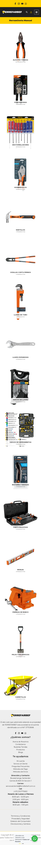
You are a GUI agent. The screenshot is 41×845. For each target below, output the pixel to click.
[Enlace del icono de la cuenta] (31, 12)
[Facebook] (15, 4)
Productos (20, 750)
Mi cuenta (20, 761)
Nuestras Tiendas (20, 747)
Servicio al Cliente (20, 764)
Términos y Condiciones (20, 816)
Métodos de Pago (20, 769)
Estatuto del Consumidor (20, 821)
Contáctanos (20, 744)
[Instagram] (19, 4)
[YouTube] (22, 733)
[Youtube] (22, 4)
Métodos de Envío (20, 772)
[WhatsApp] (26, 4)
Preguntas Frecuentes (20, 766)
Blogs (20, 752)
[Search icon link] (27, 12)
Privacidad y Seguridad (20, 819)
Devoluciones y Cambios (20, 824)
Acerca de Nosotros (20, 742)
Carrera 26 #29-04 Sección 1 (21, 781)
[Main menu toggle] (36, 12)
